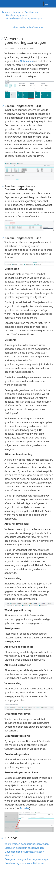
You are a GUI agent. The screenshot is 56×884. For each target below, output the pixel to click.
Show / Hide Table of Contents (28, 27)
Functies (24, 808)
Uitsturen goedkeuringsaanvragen (24, 847)
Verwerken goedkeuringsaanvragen (24, 18)
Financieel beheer (11, 12)
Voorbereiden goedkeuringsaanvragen (26, 844)
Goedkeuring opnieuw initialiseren (24, 863)
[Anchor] (3, 39)
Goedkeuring (31, 12)
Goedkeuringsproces (16, 15)
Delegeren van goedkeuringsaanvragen (26, 859)
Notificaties (26, 61)
